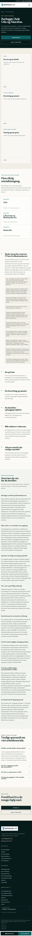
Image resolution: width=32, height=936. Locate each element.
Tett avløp (3, 852)
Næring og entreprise (5, 873)
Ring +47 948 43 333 (26, 1)
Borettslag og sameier (5, 869)
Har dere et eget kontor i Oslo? (15, 772)
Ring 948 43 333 (9, 933)
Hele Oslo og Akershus (5, 902)
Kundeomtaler (4, 882)
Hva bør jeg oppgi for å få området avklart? (15, 777)
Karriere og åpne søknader (6, 893)
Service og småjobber (5, 849)
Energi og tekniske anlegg (6, 878)
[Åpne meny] (29, 5)
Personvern (3, 925)
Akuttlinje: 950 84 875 (6, 841)
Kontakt (2, 904)
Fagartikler (3, 897)
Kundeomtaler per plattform (6, 895)
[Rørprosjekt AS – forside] (8, 5)
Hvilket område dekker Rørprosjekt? (16, 748)
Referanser (3, 880)
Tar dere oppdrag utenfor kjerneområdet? (15, 766)
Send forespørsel (25, 933)
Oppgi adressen (16, 37)
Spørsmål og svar (4, 900)
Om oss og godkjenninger (6, 891)
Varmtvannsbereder (5, 854)
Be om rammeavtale (5, 871)
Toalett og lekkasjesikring (6, 858)
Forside (2, 11)
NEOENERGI (19, 1)
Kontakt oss (16, 807)
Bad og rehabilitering (5, 856)
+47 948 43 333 (6, 839)
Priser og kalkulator (5, 860)
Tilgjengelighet (4, 926)
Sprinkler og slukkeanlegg (6, 876)
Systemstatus (4, 928)
